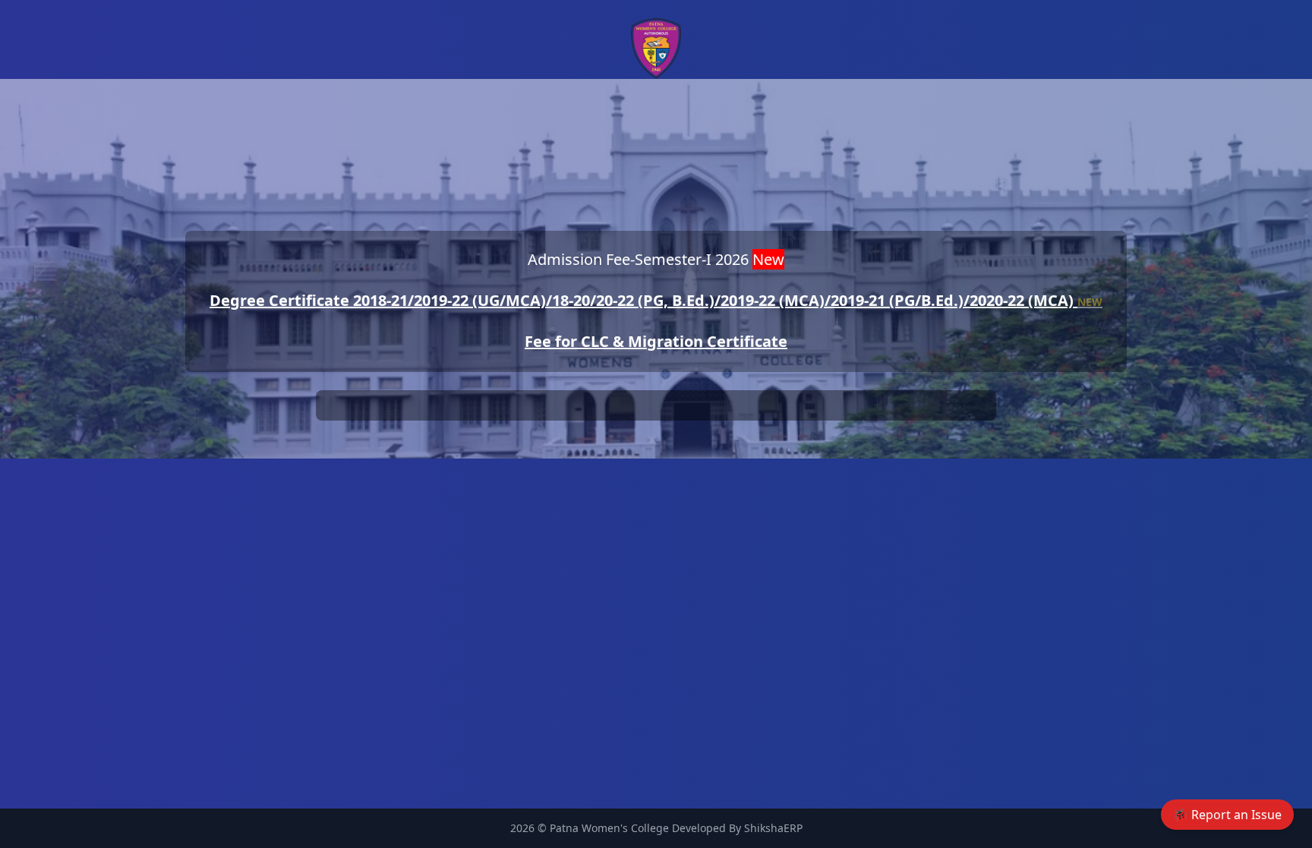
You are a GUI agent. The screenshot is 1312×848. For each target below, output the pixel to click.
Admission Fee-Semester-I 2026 (656, 259)
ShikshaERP (773, 828)
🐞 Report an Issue (1227, 814)
